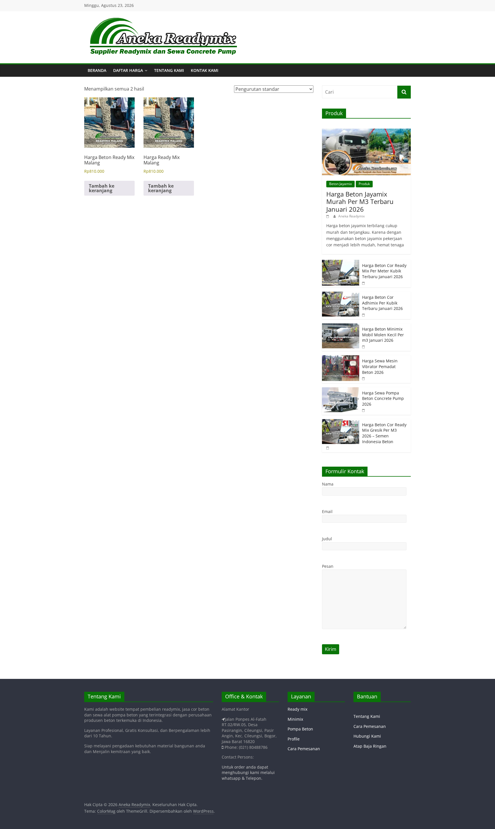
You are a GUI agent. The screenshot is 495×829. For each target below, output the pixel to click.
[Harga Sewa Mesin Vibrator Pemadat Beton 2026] (340, 358)
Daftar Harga (128, 70)
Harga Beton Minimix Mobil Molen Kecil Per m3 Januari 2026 (383, 334)
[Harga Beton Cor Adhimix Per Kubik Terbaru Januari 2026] (340, 294)
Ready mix (297, 709)
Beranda (97, 70)
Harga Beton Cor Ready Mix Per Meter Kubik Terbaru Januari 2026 (384, 271)
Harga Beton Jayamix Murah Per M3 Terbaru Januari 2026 (360, 201)
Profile (294, 739)
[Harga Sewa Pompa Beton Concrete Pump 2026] (340, 390)
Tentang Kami (169, 70)
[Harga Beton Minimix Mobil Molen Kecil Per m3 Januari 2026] (340, 326)
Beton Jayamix (340, 183)
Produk (364, 183)
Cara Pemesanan (304, 748)
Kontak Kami (204, 70)
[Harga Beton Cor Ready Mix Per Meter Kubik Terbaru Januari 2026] (340, 263)
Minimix (295, 719)
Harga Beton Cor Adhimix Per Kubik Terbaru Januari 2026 (382, 302)
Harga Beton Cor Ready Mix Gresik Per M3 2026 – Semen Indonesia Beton (384, 433)
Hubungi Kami (367, 736)
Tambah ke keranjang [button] (101, 188)
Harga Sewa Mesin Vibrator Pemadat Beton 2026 (380, 366)
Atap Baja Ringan (369, 746)
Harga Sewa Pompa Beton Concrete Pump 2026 (383, 398)
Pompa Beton (300, 729)
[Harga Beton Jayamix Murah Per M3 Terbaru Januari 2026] (366, 131)
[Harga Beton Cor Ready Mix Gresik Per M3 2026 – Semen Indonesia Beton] (340, 422)
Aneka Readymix (351, 216)
